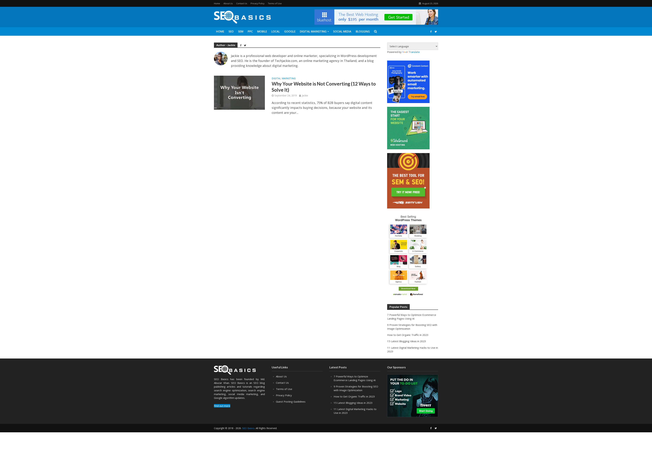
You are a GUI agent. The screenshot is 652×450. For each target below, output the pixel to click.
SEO (231, 31)
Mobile (262, 31)
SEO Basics (248, 428)
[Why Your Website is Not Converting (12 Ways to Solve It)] (239, 92)
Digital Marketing (313, 31)
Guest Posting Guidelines (290, 401)
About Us (228, 3)
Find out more (222, 405)
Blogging (363, 31)
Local (275, 31)
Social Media (342, 31)
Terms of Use (275, 3)
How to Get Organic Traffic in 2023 (407, 335)
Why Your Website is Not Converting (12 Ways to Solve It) (324, 87)
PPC (250, 31)
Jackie (305, 95)
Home (217, 3)
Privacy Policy (258, 3)
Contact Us (241, 3)
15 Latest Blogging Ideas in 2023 (406, 341)
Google (289, 31)
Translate (414, 52)
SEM (240, 31)
